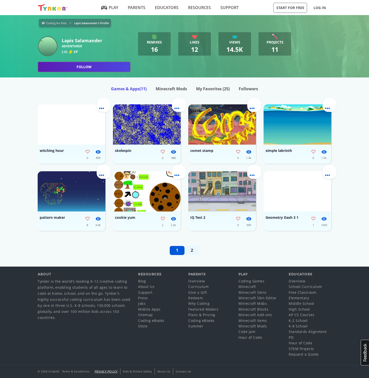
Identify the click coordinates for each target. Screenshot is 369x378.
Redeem (195, 298)
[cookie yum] (147, 191)
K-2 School (298, 320)
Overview (196, 281)
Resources (199, 7)
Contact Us (183, 371)
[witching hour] (71, 124)
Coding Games (251, 281)
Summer (195, 326)
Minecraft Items (252, 320)
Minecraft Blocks (253, 309)
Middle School (301, 303)
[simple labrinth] (297, 124)
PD (291, 337)
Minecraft (247, 286)
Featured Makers (203, 309)
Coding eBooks (151, 320)
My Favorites (213, 89)
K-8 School (298, 326)
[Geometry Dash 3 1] (297, 191)
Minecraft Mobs (252, 303)
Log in (320, 7)
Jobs (142, 303)
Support (229, 7)
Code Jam (246, 331)
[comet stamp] (222, 124)
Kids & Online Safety (137, 371)
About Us (146, 286)
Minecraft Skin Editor (257, 298)
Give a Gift (197, 292)
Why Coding (199, 303)
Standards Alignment (308, 331)
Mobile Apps (149, 309)
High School (299, 309)
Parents (136, 7)
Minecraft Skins (252, 292)
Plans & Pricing (201, 314)
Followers (248, 89)
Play (113, 7)
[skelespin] (147, 124)
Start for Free (290, 7)
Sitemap (145, 314)
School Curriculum (305, 286)
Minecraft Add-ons (255, 314)
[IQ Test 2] (222, 191)
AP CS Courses (302, 314)
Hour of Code (250, 337)
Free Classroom (302, 292)
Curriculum (198, 286)
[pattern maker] (71, 191)
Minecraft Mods (171, 89)
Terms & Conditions (76, 371)
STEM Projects (301, 348)
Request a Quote (304, 354)
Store (143, 326)
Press (143, 298)
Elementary (299, 298)
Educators (166, 7)
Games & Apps (129, 89)
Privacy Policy (106, 371)
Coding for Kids (56, 23)
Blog (142, 281)
